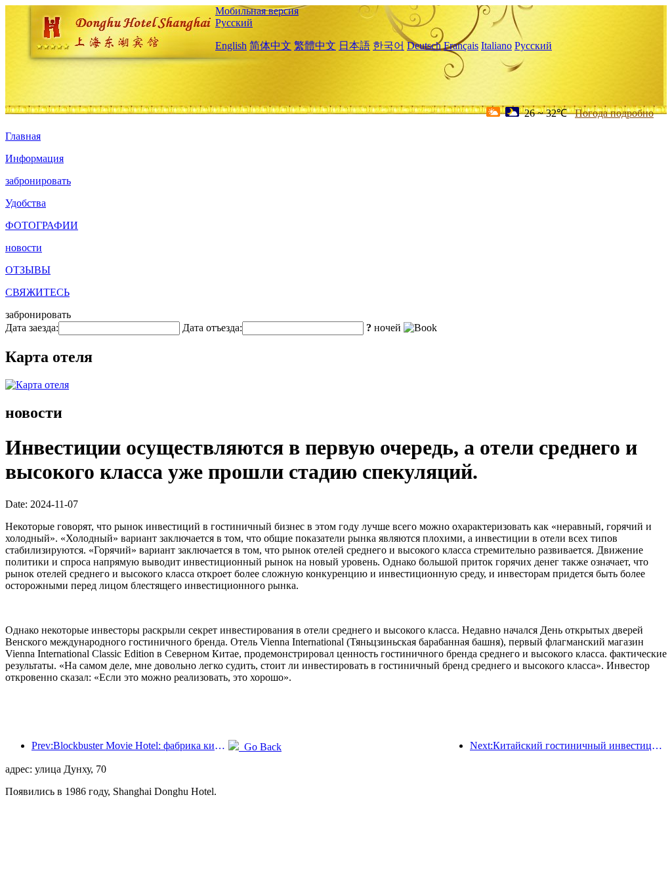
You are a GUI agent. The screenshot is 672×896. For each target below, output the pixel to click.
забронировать (38, 180)
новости (23, 247)
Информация (34, 158)
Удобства (25, 203)
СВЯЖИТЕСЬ (37, 292)
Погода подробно (614, 113)
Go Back (260, 746)
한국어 (388, 45)
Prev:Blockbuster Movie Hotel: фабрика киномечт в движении (130, 745)
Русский (234, 22)
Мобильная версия (257, 10)
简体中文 (270, 45)
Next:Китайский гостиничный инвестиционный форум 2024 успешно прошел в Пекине (568, 745)
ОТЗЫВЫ (28, 269)
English (231, 45)
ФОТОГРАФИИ (41, 225)
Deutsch (424, 45)
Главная (23, 136)
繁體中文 (315, 45)
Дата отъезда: (212, 327)
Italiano (496, 45)
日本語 (354, 45)
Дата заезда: (31, 327)
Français (461, 45)
